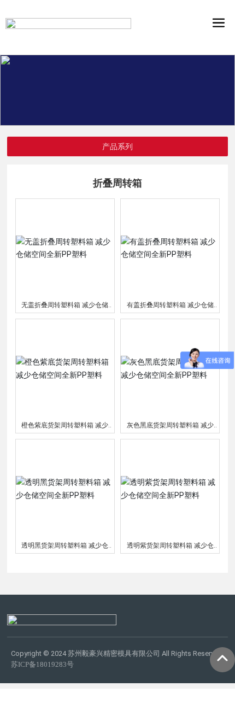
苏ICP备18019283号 (42, 664)
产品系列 (117, 146)
